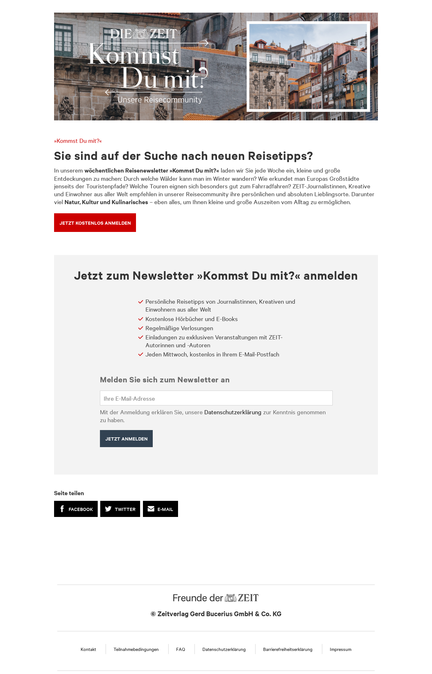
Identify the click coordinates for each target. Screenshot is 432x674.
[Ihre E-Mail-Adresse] (216, 398)
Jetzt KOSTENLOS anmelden (95, 222)
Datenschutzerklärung (233, 412)
